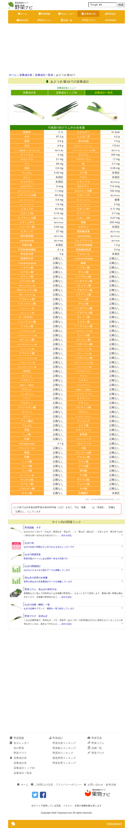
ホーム (23, 13)
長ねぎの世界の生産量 (36, 577)
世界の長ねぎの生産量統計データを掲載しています (48, 581)
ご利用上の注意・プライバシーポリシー (58, 784)
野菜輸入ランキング (64, 748)
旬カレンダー (68, 13)
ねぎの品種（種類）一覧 (37, 604)
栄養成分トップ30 (66, 92)
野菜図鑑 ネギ (33, 527)
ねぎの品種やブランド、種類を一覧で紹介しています (49, 608)
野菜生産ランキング (64, 743)
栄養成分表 (90, 13)
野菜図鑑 (45, 13)
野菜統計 (111, 13)
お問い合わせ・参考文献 (102, 784)
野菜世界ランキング (64, 763)
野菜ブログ (90, 20)
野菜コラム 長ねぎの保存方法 (41, 589)
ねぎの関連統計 (33, 566)
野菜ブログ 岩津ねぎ (36, 615)
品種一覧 (67, 20)
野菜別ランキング (63, 753)
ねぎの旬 (29, 542)
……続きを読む (64, 535)
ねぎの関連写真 (33, 554)
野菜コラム (45, 20)
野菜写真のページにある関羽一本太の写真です (46, 558)
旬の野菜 (19, 748)
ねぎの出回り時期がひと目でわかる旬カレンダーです (49, 546)
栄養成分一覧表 (44, 75)
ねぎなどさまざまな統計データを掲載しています (47, 569)
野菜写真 (23, 20)
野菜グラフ (20, 753)
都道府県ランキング (64, 758)
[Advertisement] (66, 48)
